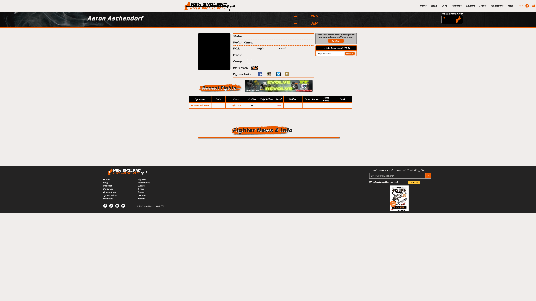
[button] (533, 5)
